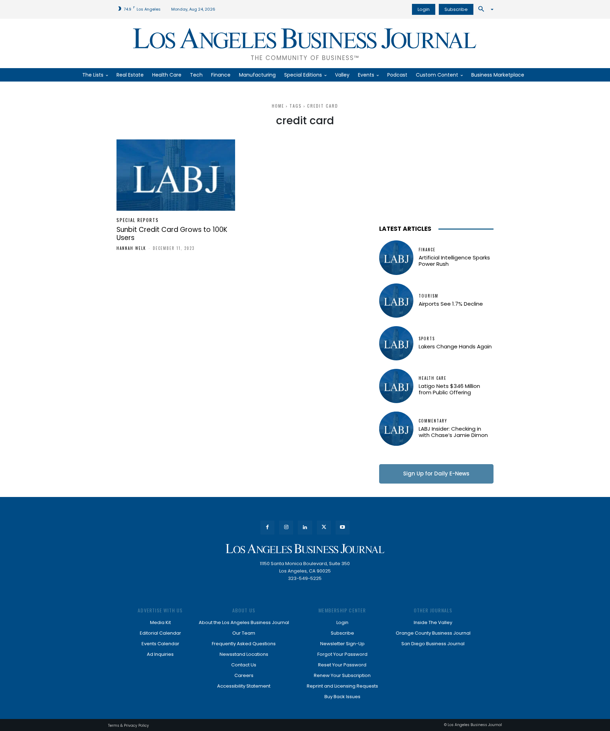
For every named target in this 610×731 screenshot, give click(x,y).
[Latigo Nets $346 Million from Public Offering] (396, 386)
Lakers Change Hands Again (455, 346)
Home (278, 106)
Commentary (433, 421)
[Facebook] (267, 527)
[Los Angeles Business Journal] (305, 548)
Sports (427, 339)
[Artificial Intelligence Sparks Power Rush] (396, 257)
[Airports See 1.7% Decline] (396, 300)
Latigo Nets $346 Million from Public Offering (449, 389)
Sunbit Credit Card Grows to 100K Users (171, 233)
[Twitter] (324, 527)
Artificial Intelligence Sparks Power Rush (454, 261)
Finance (427, 250)
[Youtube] (342, 527)
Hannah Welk (131, 248)
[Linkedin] (305, 527)
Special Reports (137, 220)
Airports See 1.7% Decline (451, 303)
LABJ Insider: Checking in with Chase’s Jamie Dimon (453, 432)
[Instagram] (286, 527)
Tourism (428, 296)
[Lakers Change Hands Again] (396, 343)
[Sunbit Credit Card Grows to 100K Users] (175, 175)
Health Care (433, 378)
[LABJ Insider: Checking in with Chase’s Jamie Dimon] (396, 429)
